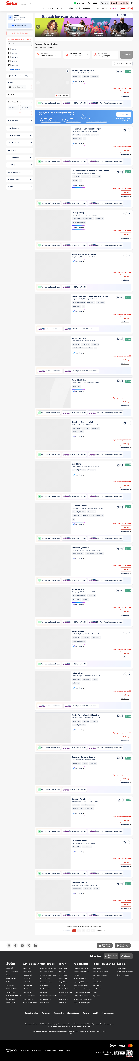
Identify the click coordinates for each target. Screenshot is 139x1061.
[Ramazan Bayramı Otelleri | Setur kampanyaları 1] (84, 27)
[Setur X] (29, 948)
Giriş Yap (125, 114)
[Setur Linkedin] (36, 948)
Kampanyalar (88, 8)
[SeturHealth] (107, 1013)
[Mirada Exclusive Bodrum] (53, 83)
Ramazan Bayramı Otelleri (47, 47)
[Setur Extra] (126, 8)
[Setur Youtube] (23, 948)
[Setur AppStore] (106, 947)
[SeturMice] (59, 1013)
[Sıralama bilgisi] (114, 63)
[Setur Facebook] (16, 948)
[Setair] (86, 1013)
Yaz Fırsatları (102, 8)
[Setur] (12, 3)
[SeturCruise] (73, 1013)
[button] (122, 63)
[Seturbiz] (46, 1013)
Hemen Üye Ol (126, 121)
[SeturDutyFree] (31, 1013)
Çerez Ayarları (10, 1003)
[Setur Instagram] (9, 948)
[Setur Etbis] (129, 1053)
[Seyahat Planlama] (131, 3)
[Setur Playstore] (124, 947)
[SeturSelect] (95, 1013)
